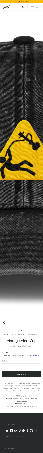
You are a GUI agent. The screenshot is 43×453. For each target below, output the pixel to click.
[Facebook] (11, 430)
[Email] (35, 430)
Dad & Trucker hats (18, 334)
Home (6, 334)
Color (4, 361)
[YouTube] (15, 430)
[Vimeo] (19, 430)
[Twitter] (7, 430)
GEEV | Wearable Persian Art (22, 346)
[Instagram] (31, 430)
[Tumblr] (27, 430)
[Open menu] (32, 7)
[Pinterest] (23, 430)
